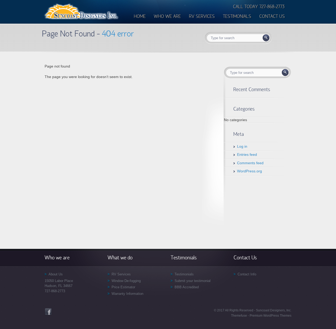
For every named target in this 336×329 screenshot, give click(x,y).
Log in (242, 146)
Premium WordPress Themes (270, 315)
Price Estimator (123, 287)
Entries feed (247, 154)
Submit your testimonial (193, 281)
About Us (56, 274)
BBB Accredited (187, 287)
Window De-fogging (126, 281)
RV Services (121, 274)
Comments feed (250, 163)
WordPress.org (249, 171)
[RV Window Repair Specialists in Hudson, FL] (81, 19)
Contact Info (247, 274)
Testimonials (184, 274)
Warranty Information (127, 294)
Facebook (48, 311)
